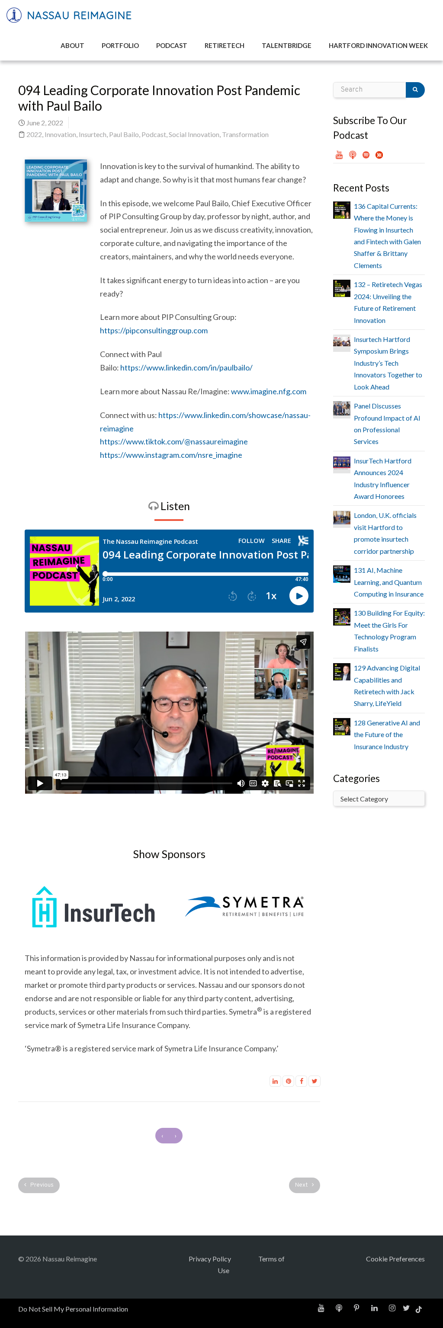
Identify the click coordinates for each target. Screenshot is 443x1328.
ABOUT (72, 45)
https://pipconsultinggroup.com (154, 330)
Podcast (153, 134)
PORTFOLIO (120, 45)
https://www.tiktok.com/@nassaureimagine (174, 441)
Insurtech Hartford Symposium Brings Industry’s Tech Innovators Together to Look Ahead (388, 363)
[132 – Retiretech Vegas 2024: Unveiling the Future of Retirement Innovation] (341, 287)
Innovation (60, 134)
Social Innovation (194, 134)
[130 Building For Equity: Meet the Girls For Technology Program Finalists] (341, 616)
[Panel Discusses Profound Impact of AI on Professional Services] (341, 407)
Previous (41, 1185)
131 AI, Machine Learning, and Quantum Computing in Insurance (389, 582)
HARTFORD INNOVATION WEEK (378, 45)
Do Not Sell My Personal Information (73, 1309)
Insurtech (92, 134)
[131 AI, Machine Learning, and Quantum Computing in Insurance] (341, 573)
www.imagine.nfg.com (268, 391)
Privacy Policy (210, 1259)
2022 (34, 134)
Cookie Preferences (395, 1259)
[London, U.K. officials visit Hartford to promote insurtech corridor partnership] (341, 516)
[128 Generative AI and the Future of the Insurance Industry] (341, 725)
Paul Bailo (124, 134)
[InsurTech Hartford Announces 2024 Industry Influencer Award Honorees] (341, 462)
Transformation (245, 134)
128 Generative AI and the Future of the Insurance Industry (387, 734)
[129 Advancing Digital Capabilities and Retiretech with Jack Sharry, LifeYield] (341, 671)
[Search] (415, 90)
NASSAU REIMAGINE (77, 15)
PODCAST (171, 45)
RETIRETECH (224, 45)
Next (302, 1185)
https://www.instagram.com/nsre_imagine (171, 455)
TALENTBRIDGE (286, 45)
